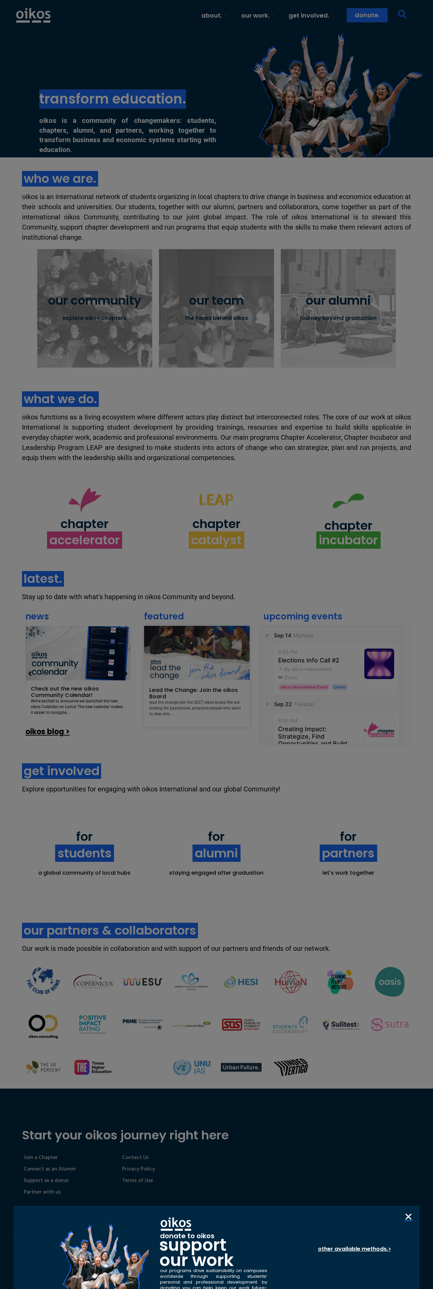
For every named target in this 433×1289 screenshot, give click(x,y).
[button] (408, 1216)
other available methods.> (354, 1249)
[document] (216, 644)
